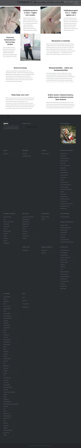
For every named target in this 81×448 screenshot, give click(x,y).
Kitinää (4, 330)
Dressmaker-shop (7, 377)
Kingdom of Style (25, 223)
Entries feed (24, 300)
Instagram (5, 370)
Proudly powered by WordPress (34, 445)
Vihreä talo (5, 238)
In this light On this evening (27, 216)
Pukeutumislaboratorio (8, 430)
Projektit (5, 373)
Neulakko (62, 191)
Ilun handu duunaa (63, 230)
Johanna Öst (62, 266)
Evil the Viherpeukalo (7, 387)
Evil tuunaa (5, 389)
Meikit (4, 311)
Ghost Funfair (44, 250)
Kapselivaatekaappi (7, 415)
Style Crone (24, 233)
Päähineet (5, 427)
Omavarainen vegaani (64, 216)
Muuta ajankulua (6, 344)
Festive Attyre (63, 167)
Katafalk (62, 179)
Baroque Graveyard (7, 216)
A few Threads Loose (64, 250)
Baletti (4, 346)
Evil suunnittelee (6, 384)
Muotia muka (6, 425)
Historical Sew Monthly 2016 (9, 392)
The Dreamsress (63, 201)
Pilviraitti (5, 228)
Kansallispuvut (6, 413)
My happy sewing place (65, 276)
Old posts (76, 3)
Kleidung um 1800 (63, 182)
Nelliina (24, 228)
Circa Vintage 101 (63, 252)
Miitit (4, 303)
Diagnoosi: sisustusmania (8, 221)
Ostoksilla (5, 361)
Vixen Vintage (63, 288)
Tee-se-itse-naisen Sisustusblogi (66, 241)
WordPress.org (25, 307)
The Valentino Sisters (26, 156)
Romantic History (63, 196)
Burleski (5, 349)
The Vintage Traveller (64, 281)
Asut (4, 408)
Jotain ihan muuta (6, 306)
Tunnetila (24, 238)
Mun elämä (5, 320)
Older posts (5, 116)
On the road (5, 337)
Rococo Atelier (63, 194)
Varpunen (5, 235)
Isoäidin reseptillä (45, 153)
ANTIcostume (63, 156)
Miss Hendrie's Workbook (65, 184)
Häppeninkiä (6, 301)
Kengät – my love (6, 418)
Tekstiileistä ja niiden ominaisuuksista (11, 404)
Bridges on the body (64, 225)
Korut (4, 420)
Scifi (4, 363)
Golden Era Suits (63, 259)
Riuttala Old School (7, 231)
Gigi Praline (24, 153)
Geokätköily (5, 322)
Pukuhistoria (5, 399)
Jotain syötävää (6, 325)
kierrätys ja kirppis (7, 315)
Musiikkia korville (7, 358)
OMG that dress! (63, 278)
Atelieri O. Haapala (45, 216)
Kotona (4, 332)
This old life (62, 283)
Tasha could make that (64, 239)
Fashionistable (25, 250)
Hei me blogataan (6, 296)
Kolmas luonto (6, 223)
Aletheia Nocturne (64, 153)
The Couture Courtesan (64, 198)
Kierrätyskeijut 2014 (7, 318)
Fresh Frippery (63, 170)
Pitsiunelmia (62, 237)
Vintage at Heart (63, 286)
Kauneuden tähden (7, 308)
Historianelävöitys (7, 401)
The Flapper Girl (25, 235)
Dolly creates (63, 163)
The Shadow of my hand (65, 206)
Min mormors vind (64, 274)
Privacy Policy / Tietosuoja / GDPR (53, 1)
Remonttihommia (6, 342)
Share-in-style (6, 432)
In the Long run (63, 177)
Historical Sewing (63, 175)
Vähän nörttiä (6, 365)
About (76, 1)
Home (33, 1)
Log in (23, 297)
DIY (4, 375)
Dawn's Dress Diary (64, 160)
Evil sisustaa (5, 382)
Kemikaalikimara (25, 221)
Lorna (61, 269)
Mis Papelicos (25, 226)
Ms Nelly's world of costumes (66, 189)
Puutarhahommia (6, 339)
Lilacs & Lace (63, 234)
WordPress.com (49, 445)
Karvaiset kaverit (6, 327)
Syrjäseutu (43, 252)
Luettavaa (5, 356)
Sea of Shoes (24, 231)
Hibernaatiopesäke (64, 172)
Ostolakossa (5, 153)
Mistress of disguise (64, 187)
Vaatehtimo (5, 406)
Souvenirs (43, 219)
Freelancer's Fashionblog (65, 257)
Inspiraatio (5, 353)
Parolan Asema (6, 226)
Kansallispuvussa (25, 219)
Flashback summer (64, 255)
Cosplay (5, 411)
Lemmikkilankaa (63, 232)
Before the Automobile (64, 158)
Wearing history (63, 208)
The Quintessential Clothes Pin (66, 203)
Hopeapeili (62, 264)
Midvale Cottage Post (64, 271)
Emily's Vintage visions (65, 165)
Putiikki (5, 396)
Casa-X (4, 219)
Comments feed (25, 303)
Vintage (65, 1)
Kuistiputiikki (39, 1)
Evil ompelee (6, 380)
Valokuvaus (5, 368)
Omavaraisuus (6, 334)
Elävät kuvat (5, 351)
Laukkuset (5, 423)
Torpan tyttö (5, 233)
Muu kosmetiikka (6, 313)
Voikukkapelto (6, 243)
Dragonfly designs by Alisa (65, 227)
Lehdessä (5, 394)
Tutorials (70, 1)
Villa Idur (5, 240)
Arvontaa (5, 299)
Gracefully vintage (64, 262)
